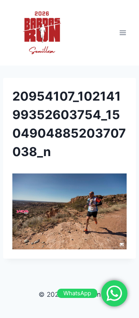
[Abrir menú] (122, 33)
